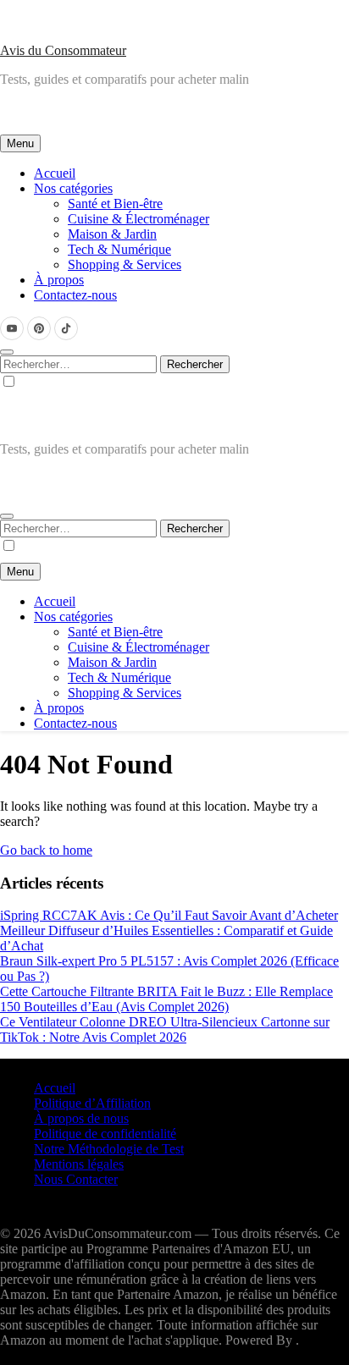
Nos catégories (73, 188)
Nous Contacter (76, 1179)
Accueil (54, 173)
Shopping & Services (124, 264)
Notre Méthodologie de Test (109, 1149)
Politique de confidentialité (105, 1133)
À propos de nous (81, 1118)
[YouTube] (12, 328)
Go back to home (46, 850)
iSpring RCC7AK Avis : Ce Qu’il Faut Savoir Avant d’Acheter (169, 915)
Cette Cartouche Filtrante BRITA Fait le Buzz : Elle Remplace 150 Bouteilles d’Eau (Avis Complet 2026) (166, 999)
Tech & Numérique (119, 249)
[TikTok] (66, 328)
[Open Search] (7, 352)
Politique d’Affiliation (92, 1103)
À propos (59, 279)
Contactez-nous (75, 295)
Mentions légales (79, 1164)
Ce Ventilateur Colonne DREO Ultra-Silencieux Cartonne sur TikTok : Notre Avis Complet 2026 (165, 1029)
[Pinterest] (39, 328)
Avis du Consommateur (63, 50)
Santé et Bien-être (115, 203)
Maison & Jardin (112, 234)
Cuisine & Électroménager (138, 219)
